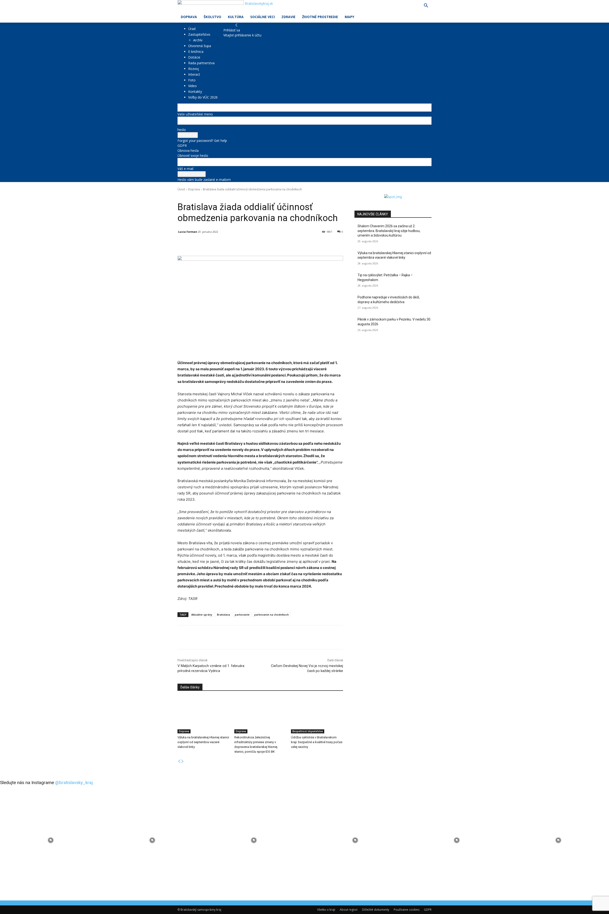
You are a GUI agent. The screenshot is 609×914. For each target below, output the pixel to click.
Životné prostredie (320, 17)
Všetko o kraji (326, 910)
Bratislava (223, 614)
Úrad (192, 28)
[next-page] (182, 761)
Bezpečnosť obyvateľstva (307, 731)
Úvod (181, 189)
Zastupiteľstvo (199, 34)
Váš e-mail (185, 168)
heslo (181, 129)
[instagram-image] (51, 840)
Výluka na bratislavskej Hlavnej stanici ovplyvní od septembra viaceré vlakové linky (203, 742)
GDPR (182, 145)
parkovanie (242, 614)
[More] (288, 244)
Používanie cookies (406, 910)
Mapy (349, 17)
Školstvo (212, 17)
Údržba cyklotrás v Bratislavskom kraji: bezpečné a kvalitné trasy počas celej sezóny (316, 742)
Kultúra (236, 17)
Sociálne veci (262, 17)
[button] (426, 6)
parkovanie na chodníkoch (271, 614)
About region (349, 910)
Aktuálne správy (201, 614)
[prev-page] (179, 761)
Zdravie (288, 17)
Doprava (189, 17)
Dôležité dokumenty (375, 910)
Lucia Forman (187, 231)
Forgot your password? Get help (202, 140)
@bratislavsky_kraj (74, 782)
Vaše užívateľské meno (195, 114)
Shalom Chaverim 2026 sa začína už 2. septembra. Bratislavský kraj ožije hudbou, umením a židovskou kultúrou (389, 230)
